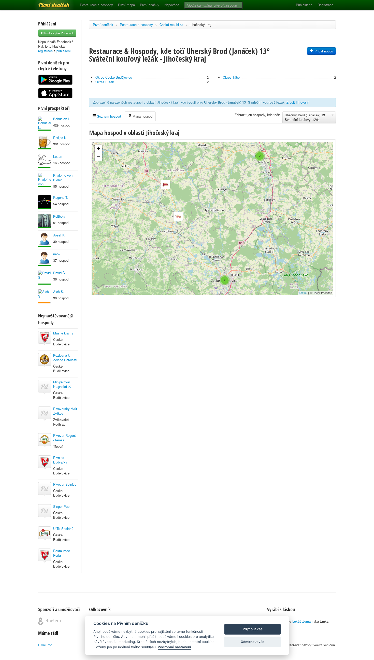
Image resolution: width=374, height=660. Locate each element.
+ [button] (98, 148)
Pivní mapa (126, 4)
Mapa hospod (142, 116)
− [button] (98, 156)
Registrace (325, 4)
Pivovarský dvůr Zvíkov (65, 411)
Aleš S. (58, 291)
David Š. (59, 272)
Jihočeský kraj (200, 24)
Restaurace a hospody (96, 4)
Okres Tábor (232, 77)
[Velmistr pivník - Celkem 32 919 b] (44, 202)
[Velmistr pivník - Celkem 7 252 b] (44, 142)
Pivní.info (45, 644)
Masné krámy (63, 333)
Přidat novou (323, 51)
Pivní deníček (48, 3)
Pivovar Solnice (64, 484)
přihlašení (63, 50)
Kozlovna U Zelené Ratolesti (65, 357)
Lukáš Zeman (302, 621)
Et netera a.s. (49, 621)
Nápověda (171, 4)
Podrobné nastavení (174, 647)
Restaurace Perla (61, 553)
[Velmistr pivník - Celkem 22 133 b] (44, 240)
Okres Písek (104, 81)
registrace (45, 50)
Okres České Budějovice (113, 77)
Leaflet (303, 293)
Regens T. (60, 197)
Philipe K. (60, 137)
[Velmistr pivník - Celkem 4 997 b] (44, 278)
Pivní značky (149, 4)
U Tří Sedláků (63, 528)
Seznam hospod (108, 116)
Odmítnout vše (252, 642)
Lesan (57, 156)
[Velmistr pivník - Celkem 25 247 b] (44, 180)
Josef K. (59, 235)
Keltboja (59, 216)
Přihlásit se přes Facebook (57, 33)
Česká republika (171, 24)
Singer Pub (61, 506)
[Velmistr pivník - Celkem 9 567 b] (44, 259)
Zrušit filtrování (297, 102)
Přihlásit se (304, 4)
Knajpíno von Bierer (63, 177)
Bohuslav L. (62, 118)
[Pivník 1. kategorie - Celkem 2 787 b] (44, 296)
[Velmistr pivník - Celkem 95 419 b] (44, 124)
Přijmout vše (253, 629)
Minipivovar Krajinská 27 (62, 384)
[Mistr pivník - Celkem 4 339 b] (44, 161)
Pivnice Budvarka (60, 460)
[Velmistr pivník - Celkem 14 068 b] (44, 221)
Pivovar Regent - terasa (64, 437)
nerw (56, 253)
